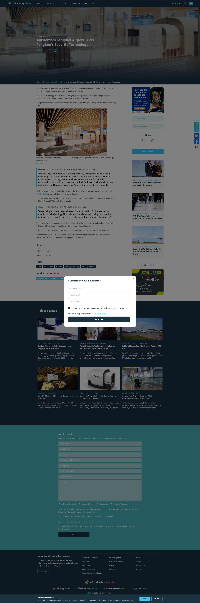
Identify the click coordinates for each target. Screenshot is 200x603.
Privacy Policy (100, 313)
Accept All (145, 599)
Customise (157, 599)
